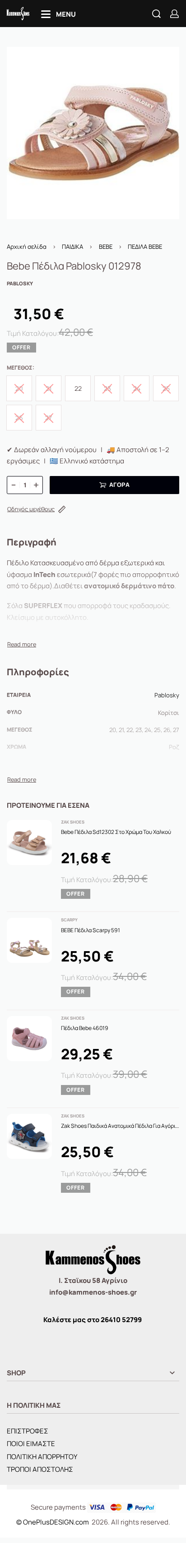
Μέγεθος (20, 367)
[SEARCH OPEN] (156, 13)
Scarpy (69, 920)
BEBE (105, 247)
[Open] (58, 14)
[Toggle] (22, 644)
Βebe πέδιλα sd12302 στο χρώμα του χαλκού (116, 832)
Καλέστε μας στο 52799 (92, 1319)
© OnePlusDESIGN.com (53, 1522)
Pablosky (166, 695)
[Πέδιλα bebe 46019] (29, 1038)
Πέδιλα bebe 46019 (84, 1028)
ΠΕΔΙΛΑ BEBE (145, 247)
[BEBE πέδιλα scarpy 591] (29, 940)
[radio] (77, 388)
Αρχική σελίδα (26, 247)
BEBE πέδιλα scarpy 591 (90, 930)
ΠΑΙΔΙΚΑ (72, 247)
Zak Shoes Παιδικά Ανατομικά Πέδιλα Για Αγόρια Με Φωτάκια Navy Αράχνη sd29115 (120, 1126)
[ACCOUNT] (174, 13)
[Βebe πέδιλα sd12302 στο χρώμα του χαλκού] (29, 842)
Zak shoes (72, 822)
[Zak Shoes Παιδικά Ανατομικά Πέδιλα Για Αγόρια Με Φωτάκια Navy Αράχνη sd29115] (29, 1136)
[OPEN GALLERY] (93, 133)
